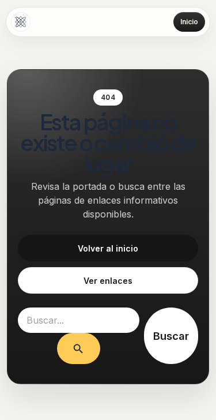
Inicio (189, 21)
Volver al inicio (108, 248)
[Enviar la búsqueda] (78, 348)
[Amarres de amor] (21, 22)
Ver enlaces (108, 281)
